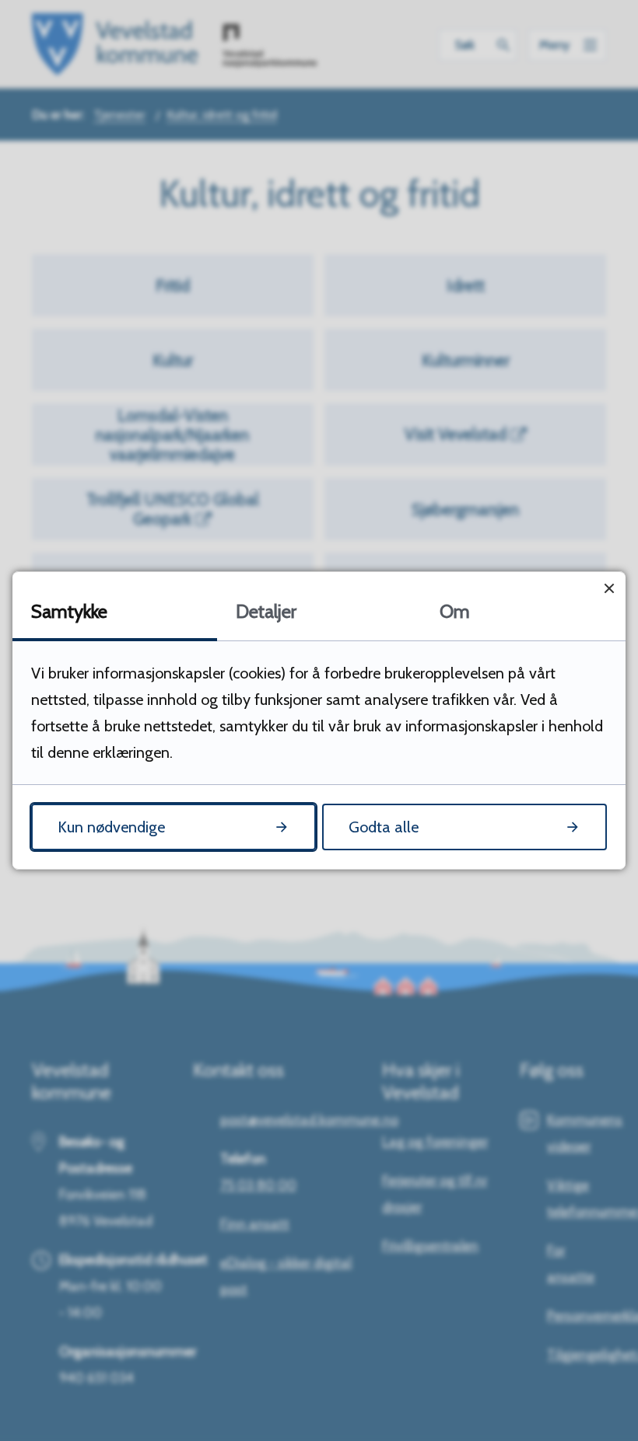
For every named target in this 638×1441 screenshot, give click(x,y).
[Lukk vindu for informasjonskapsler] (609, 588)
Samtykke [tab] (69, 611)
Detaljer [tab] (266, 611)
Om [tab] (455, 611)
